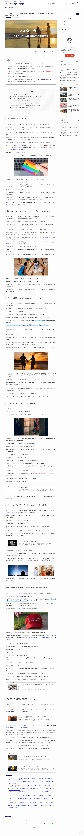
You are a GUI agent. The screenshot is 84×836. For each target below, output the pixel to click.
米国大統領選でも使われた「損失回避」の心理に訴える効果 (25, 105)
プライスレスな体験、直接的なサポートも (21, 107)
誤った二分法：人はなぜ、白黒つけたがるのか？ (29, 541)
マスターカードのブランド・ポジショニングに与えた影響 (25, 103)
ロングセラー (9, 17)
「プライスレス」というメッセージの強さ (21, 100)
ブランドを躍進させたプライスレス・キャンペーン (23, 98)
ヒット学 (63, 24)
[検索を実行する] (77, 14)
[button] (9, 51)
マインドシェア (14, 284)
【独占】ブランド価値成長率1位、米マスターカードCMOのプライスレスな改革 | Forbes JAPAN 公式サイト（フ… (36, 717)
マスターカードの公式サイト (13, 202)
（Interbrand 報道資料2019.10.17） (18, 149)
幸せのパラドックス (23, 487)
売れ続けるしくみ (65, 29)
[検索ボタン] (77, 3)
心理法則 (63, 32)
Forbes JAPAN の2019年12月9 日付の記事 (16, 726)
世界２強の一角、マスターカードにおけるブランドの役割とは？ (26, 96)
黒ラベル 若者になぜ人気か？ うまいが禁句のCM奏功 (31, 767)
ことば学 (63, 21)
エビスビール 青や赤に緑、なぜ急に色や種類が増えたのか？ (33, 756)
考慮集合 (8, 243)
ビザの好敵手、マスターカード (18, 94)
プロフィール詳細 (69, 55)
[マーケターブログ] (14, 3)
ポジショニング (9, 512)
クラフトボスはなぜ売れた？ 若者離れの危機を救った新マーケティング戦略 (36, 685)
